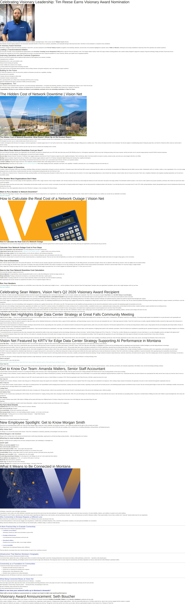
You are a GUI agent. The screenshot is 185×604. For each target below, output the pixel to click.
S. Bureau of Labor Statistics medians (31, 251)
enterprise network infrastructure (30, 163)
